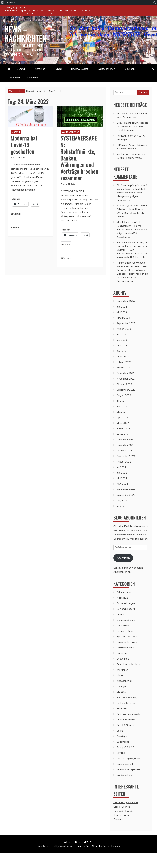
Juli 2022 (121, 400)
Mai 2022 (122, 411)
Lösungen (129, 68)
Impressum (25, 10)
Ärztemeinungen (126, 603)
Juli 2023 (121, 334)
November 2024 (126, 301)
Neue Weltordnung (127, 697)
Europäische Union (127, 642)
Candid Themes (111, 846)
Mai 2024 (122, 312)
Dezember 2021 (126, 439)
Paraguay (122, 708)
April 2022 (122, 417)
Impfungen (122, 669)
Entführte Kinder (126, 630)
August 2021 (124, 461)
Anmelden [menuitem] (11, 2)
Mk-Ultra (121, 691)
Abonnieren (123, 557)
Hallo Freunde (11, 10)
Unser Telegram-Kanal (125, 802)
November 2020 (126, 489)
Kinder (58, 68)
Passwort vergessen (69, 10)
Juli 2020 (121, 505)
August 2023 (124, 328)
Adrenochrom (124, 592)
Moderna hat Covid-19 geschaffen (24, 144)
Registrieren (38, 10)
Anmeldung (52, 10)
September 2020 (126, 494)
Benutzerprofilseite (15, 14)
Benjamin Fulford (126, 608)
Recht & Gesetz (80, 68)
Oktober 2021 (124, 450)
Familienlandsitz (125, 647)
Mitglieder (85, 10)
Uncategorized (125, 763)
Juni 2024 (122, 306)
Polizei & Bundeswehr (129, 714)
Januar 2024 (123, 317)
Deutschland (123, 625)
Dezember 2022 (126, 373)
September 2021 (126, 456)
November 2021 (126, 445)
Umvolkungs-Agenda (128, 758)
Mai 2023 (122, 345)
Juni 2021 (122, 472)
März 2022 (123, 422)
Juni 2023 (122, 339)
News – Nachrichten (25, 33)
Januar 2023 (123, 367)
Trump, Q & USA (125, 747)
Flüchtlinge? (40, 68)
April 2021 (122, 483)
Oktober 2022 (124, 384)
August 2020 (124, 500)
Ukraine (121, 752)
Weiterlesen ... (16, 227)
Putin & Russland (126, 719)
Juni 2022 (122, 406)
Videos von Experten (128, 769)
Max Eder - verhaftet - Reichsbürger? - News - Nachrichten (130, 226)
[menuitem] (2, 2)
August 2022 (124, 395)
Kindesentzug (124, 680)
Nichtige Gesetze (126, 702)
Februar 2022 (124, 428)
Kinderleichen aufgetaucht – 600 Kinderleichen (132, 233)
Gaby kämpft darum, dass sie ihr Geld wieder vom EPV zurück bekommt (132, 126)
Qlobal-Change (121, 806)
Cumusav (118, 819)
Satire (120, 730)
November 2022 (126, 378)
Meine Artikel (50, 14)
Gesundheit (14, 77)
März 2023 (123, 356)
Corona (21, 68)
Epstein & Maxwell (127, 636)
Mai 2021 (122, 478)
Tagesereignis (121, 815)
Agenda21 (122, 597)
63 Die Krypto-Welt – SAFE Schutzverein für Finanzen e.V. (132, 209)
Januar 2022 (123, 433)
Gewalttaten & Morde (128, 664)
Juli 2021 (121, 467)
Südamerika (123, 741)
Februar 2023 (124, 362)
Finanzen (122, 653)
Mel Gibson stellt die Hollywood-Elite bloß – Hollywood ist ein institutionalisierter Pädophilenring (132, 274)
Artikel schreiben (34, 14)
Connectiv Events (123, 810)
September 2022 (126, 389)
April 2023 (122, 350)
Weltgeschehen (106, 68)
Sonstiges (32, 77)
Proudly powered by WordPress (55, 846)
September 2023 (126, 323)
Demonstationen (126, 619)
